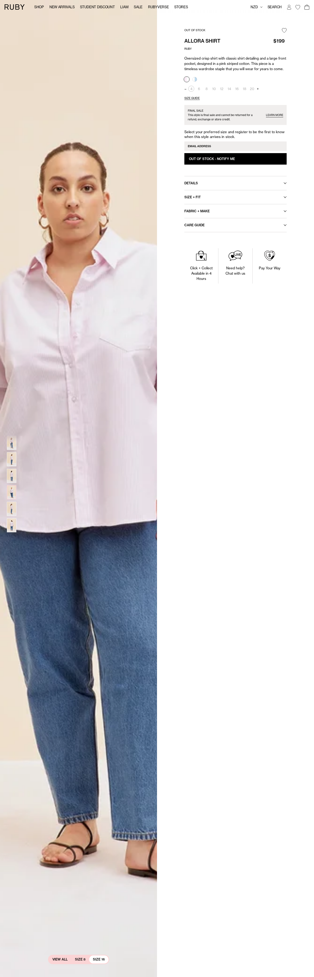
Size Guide (192, 98)
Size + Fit (192, 197)
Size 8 (80, 959)
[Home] (15, 7)
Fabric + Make (197, 211)
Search (275, 7)
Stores (181, 7)
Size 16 (99, 959)
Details (191, 183)
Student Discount (97, 7)
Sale (138, 7)
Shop (39, 7)
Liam (124, 7)
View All (60, 959)
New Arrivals (61, 7)
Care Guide (194, 225)
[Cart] (306, 7)
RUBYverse (158, 7)
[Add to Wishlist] (284, 31)
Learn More (274, 115)
